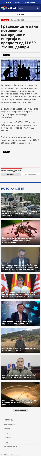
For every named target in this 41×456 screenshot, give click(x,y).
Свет (6, 433)
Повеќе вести (20, 411)
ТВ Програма (29, 2)
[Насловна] (8, 9)
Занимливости (10, 447)
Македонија (9, 424)
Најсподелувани (30, 174)
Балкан (7, 429)
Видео (17, 2)
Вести (8, 2)
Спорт (6, 442)
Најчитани (10, 174)
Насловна (8, 420)
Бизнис (7, 438)
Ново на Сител (12, 188)
